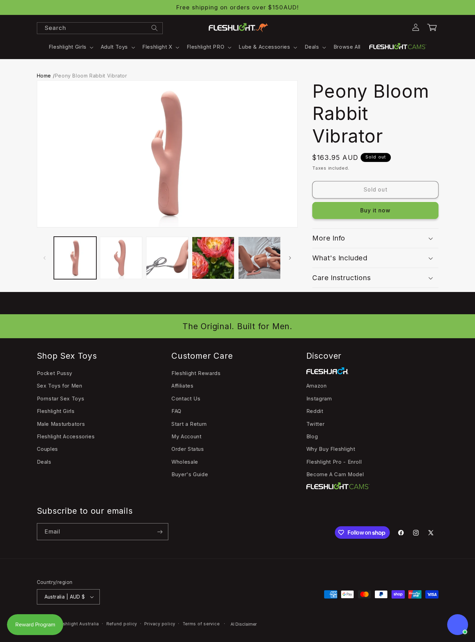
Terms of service (201, 623)
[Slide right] (290, 258)
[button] (70, 47)
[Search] (154, 28)
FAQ (176, 411)
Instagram (319, 399)
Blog (312, 436)
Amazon (316, 386)
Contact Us (185, 399)
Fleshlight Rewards (195, 373)
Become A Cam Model (335, 474)
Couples (47, 449)
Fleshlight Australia (77, 623)
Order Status (187, 449)
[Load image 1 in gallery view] (75, 258)
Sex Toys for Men (59, 386)
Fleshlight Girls (56, 411)
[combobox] (100, 28)
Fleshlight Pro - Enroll (334, 462)
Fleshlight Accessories (66, 436)
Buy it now (375, 210)
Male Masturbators (61, 424)
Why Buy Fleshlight (330, 449)
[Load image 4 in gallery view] (213, 258)
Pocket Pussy (55, 373)
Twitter (315, 424)
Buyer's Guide (189, 474)
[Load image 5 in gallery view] (259, 258)
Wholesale (184, 462)
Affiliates (182, 386)
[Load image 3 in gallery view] (167, 258)
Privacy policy (159, 623)
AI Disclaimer (244, 624)
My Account (186, 436)
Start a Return (189, 424)
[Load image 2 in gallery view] (121, 258)
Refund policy (121, 623)
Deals (44, 462)
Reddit (314, 411)
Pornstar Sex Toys (60, 399)
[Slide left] (44, 258)
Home (44, 76)
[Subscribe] (160, 531)
